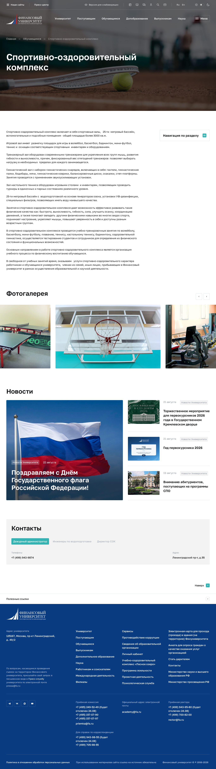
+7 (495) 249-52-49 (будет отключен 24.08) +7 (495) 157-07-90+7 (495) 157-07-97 (92, 712)
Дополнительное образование (95, 656)
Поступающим (86, 18)
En (183, 4)
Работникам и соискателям (93, 669)
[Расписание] (130, 4)
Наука (181, 18)
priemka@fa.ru (85, 723)
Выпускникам (163, 18)
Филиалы (81, 681)
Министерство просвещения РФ (188, 681)
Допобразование (137, 18)
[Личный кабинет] (151, 4)
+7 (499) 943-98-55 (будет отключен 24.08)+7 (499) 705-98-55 (92, 741)
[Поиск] (158, 4)
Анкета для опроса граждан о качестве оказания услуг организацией (187, 649)
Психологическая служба (138, 683)
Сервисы (127, 631)
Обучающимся (111, 18)
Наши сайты (17, 4)
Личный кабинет (132, 654)
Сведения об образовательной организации (141, 645)
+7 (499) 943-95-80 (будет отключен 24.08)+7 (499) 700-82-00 (184, 710)
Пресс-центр (41, 4)
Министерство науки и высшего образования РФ (188, 673)
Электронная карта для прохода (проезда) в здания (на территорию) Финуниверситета (188, 635)
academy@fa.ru (131, 711)
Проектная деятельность (138, 676)
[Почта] (165, 4)
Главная (11, 38)
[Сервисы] (144, 4)
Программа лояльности (137, 670)
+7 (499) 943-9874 (22, 557)
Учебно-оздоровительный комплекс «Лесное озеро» (138, 662)
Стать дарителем (179, 659)
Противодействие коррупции (140, 637)
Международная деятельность (95, 675)
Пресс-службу (36, 678)
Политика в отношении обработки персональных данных (38, 762)
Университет (63, 18)
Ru (178, 4)
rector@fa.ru (176, 719)
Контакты (174, 665)
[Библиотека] (137, 4)
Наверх (199, 585)
